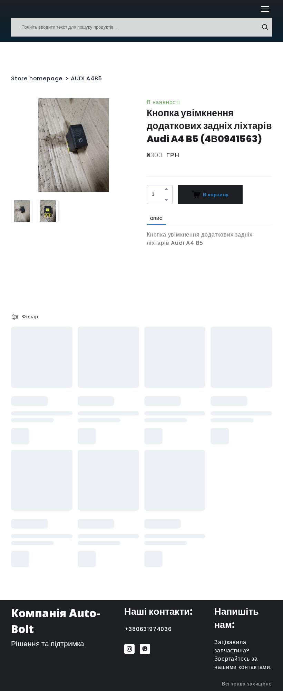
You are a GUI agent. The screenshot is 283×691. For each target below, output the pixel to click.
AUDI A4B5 (86, 78)
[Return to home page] (21, 9)
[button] (265, 27)
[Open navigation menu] (265, 9)
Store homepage (36, 78)
